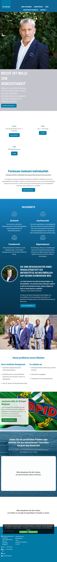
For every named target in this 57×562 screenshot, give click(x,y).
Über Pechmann (26, 7)
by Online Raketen (7, 556)
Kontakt (43, 10)
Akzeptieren (23, 532)
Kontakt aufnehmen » (9, 105)
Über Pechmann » (28, 190)
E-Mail (14, 153)
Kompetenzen (38, 7)
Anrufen (42, 133)
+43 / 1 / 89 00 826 (7, 547)
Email (3, 553)
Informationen (33, 532)
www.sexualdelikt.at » (28, 305)
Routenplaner (14, 135)
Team (46, 7)
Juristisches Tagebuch (30, 10)
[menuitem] (26, 6)
